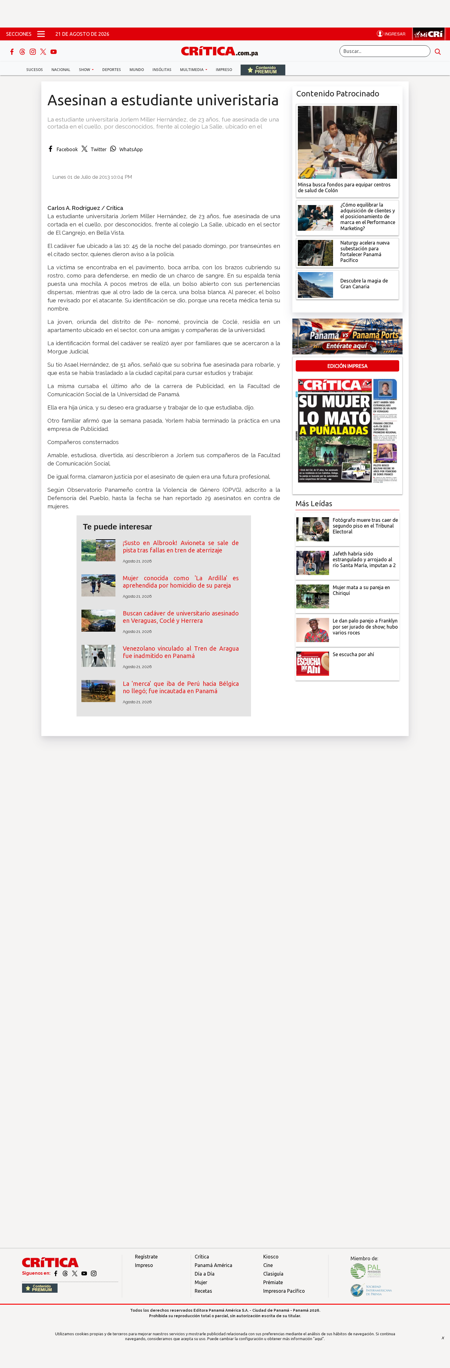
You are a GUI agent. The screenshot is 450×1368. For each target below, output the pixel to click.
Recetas (203, 1291)
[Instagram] (33, 51)
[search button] (438, 51)
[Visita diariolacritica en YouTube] (84, 1273)
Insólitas (161, 69)
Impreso (224, 69)
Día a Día (205, 1273)
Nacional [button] (60, 69)
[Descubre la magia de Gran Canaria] (315, 284)
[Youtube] (53, 51)
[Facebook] (12, 51)
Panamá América (213, 1265)
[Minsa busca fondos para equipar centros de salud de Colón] (347, 141)
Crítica (202, 1256)
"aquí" (318, 1338)
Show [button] (85, 69)
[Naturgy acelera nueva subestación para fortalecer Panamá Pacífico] (315, 252)
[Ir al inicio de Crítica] (222, 50)
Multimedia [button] (192, 69)
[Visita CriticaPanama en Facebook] (56, 1273)
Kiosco (271, 1256)
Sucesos (34, 69)
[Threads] (23, 51)
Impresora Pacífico (284, 1291)
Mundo (136, 69)
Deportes (111, 69)
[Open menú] (41, 34)
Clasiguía (273, 1273)
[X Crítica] (44, 51)
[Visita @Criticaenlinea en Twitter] (65, 1273)
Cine (268, 1265)
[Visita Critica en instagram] (93, 1273)
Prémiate (273, 1282)
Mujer (201, 1282)
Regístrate (146, 1256)
